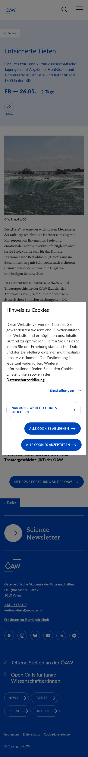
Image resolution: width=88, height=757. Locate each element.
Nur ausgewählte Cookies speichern (34, 410)
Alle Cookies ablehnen (49, 428)
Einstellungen (62, 390)
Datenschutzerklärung (25, 379)
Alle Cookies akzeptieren (48, 444)
